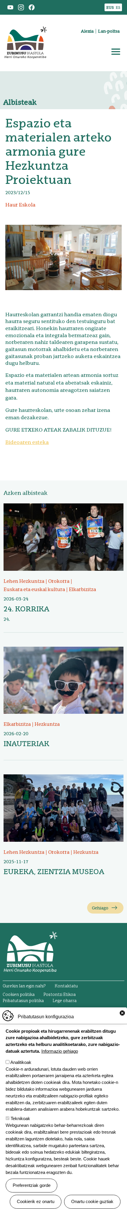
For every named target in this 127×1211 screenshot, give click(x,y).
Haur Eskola (20, 205)
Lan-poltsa (109, 31)
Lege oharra (64, 1001)
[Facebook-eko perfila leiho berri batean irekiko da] (32, 7)
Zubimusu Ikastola (25, 21)
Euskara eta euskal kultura (34, 589)
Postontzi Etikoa (59, 995)
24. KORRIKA (26, 609)
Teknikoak (20, 1118)
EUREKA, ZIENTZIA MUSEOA (54, 871)
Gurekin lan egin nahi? (24, 986)
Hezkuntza (47, 724)
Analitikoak (20, 1062)
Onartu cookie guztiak (92, 1201)
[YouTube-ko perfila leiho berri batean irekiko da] (10, 7)
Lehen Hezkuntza (24, 581)
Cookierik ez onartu (35, 1201)
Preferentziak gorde (32, 1185)
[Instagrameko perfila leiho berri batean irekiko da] (21, 7)
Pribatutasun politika (23, 1001)
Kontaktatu (66, 986)
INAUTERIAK (26, 743)
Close (122, 1013)
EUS (110, 7)
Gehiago (100, 908)
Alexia (87, 31)
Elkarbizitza (82, 589)
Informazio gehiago (59, 1051)
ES (118, 7)
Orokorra (58, 581)
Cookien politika (19, 995)
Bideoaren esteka (27, 442)
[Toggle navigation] (116, 51)
